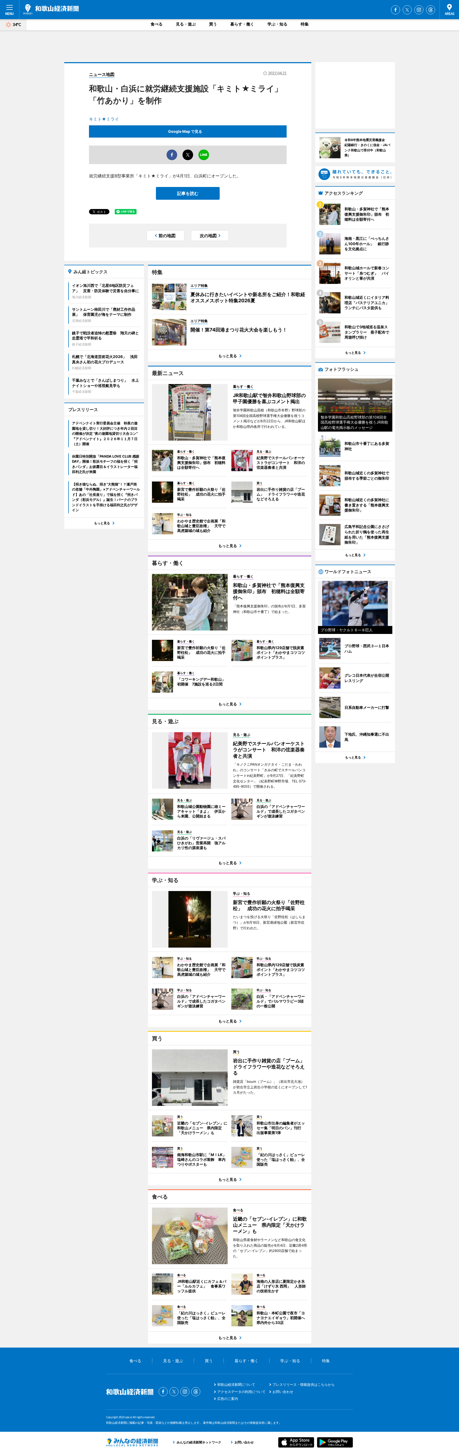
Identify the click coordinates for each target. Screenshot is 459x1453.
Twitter (407, 9)
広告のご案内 (227, 1398)
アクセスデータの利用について (241, 1392)
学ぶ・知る (277, 24)
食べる (157, 24)
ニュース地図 (101, 74)
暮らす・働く (242, 24)
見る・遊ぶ (186, 24)
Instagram (418, 9)
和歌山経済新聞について (236, 1384)
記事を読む (187, 193)
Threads (430, 9)
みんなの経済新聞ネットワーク (132, 1442)
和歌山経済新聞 (51, 9)
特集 (305, 24)
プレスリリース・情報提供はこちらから (304, 1384)
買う (213, 24)
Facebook (395, 9)
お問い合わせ (283, 1392)
